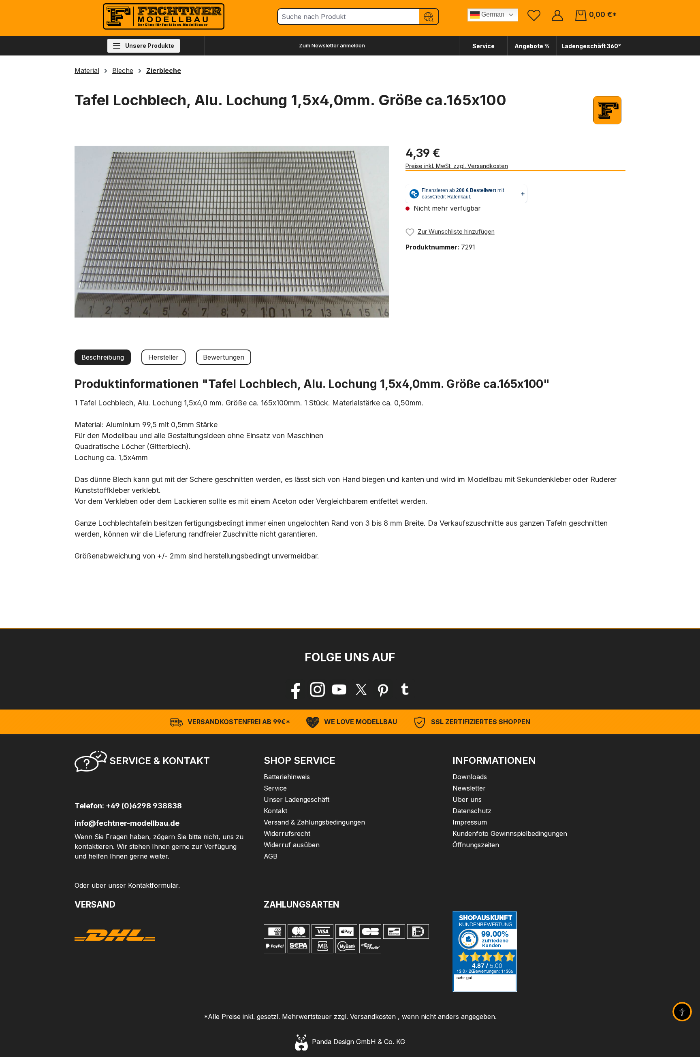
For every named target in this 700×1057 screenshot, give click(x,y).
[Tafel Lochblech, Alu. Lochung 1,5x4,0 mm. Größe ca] (232, 232)
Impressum (469, 822)
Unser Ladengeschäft (296, 799)
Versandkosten (373, 1016)
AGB (270, 856)
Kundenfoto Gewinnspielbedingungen (509, 833)
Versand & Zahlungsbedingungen (314, 822)
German (492, 14)
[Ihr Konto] (557, 14)
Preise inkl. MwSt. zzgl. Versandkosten (456, 165)
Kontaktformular (153, 885)
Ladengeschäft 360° (591, 46)
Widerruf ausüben (292, 845)
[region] (231, 232)
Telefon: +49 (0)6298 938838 (128, 805)
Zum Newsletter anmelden (332, 45)
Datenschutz (471, 811)
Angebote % (532, 46)
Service (483, 46)
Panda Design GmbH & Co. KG (356, 1042)
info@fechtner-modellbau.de (127, 823)
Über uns (467, 799)
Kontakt (275, 811)
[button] (161, 764)
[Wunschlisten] (534, 14)
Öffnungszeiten (475, 845)
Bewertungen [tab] (223, 357)
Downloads (469, 777)
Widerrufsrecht (287, 833)
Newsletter (469, 788)
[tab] (103, 357)
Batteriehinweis (287, 777)
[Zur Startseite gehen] (164, 16)
